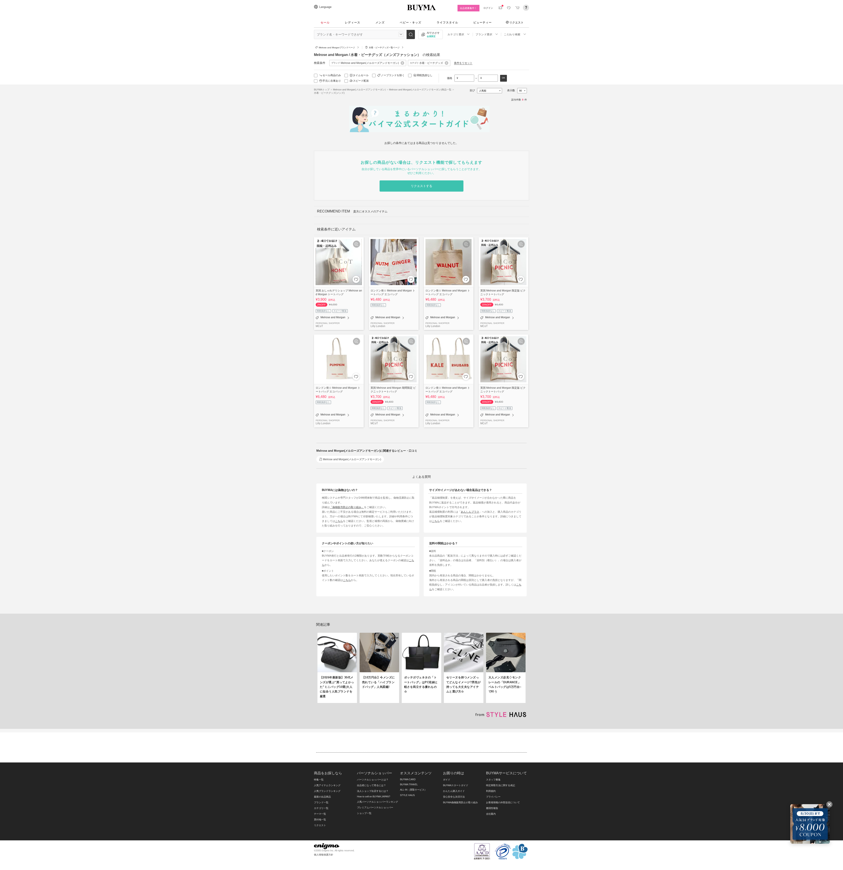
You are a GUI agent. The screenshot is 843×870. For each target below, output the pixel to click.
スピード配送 (361, 80)
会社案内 (491, 813)
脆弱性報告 (492, 808)
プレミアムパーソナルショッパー (375, 807)
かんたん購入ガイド (454, 791)
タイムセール (361, 75)
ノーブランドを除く (393, 75)
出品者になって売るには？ (371, 785)
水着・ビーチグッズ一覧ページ (384, 47)
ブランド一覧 (321, 802)
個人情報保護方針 (323, 854)
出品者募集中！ (468, 8)
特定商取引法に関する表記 (500, 785)
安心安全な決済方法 (454, 796)
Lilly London (378, 326)
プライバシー (493, 796)
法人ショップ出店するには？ (372, 791)
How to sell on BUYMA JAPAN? (373, 796)
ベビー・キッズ (410, 22)
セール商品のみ (331, 75)
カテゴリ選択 (455, 34)
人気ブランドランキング (327, 791)
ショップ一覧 (364, 813)
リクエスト (516, 22)
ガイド (446, 779)
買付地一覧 (320, 819)
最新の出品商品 (322, 796)
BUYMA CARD (408, 779)
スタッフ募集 (493, 779)
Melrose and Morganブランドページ (337, 47)
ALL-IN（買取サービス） (413, 789)
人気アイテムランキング (327, 785)
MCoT (319, 326)
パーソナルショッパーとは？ (372, 779)
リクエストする (421, 186)
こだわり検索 (512, 34)
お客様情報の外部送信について (503, 802)
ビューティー (482, 22)
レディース (352, 22)
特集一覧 (319, 779)
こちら (339, 520)
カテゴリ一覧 (321, 808)
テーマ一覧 (320, 813)
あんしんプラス (470, 511)
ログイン (488, 8)
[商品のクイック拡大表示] (356, 244)
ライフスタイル (447, 22)
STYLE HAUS (407, 795)
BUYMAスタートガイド (455, 785)
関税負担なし (424, 75)
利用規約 (491, 791)
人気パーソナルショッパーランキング (377, 801)
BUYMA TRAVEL (409, 784)
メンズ (380, 22)
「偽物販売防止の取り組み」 (347, 507)
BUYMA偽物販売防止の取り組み (460, 802)
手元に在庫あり (331, 80)
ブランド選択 (484, 34)
